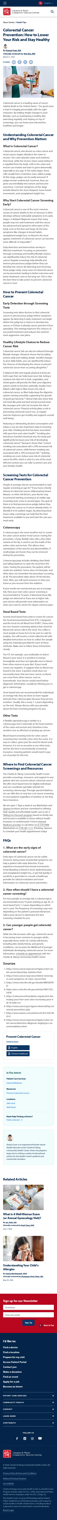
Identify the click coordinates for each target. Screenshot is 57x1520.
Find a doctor (10, 1347)
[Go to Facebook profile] (17, 1438)
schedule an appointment (28, 953)
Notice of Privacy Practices (14, 1478)
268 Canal (10, 1103)
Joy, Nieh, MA (11, 1222)
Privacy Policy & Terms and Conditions (19, 1473)
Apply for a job (11, 1381)
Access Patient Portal (14, 1362)
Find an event (10, 1376)
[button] (5, 3)
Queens (7, 808)
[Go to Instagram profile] (32, 1438)
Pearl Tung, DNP (27, 1225)
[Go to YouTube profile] (40, 1438)
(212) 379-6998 (41, 824)
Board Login (8, 1510)
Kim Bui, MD (29, 53)
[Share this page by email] (14, 62)
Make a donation (12, 1371)
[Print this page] (31, 62)
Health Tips (21, 22)
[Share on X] (25, 62)
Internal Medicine (14, 1083)
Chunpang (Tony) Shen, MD (32, 1276)
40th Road (11, 1107)
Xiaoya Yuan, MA (13, 50)
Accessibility (8, 1483)
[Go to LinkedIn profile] (25, 1438)
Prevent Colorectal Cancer (17, 1093)
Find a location (11, 1352)
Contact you (10, 1366)
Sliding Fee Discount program (17, 815)
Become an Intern (13, 1386)
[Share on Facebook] (19, 62)
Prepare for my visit (14, 1357)
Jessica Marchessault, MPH (16, 1273)
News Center (9, 22)
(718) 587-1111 (26, 828)
